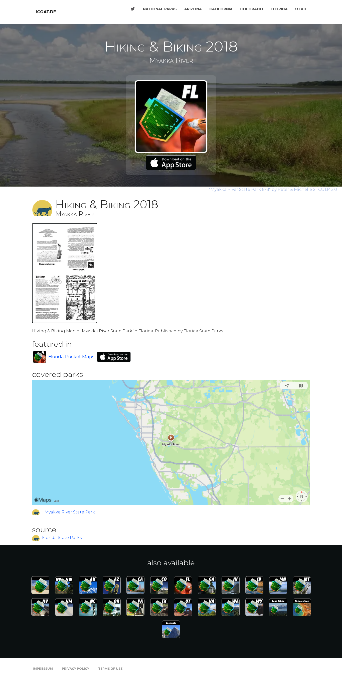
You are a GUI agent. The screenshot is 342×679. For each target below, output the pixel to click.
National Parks (160, 9)
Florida (279, 9)
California (221, 9)
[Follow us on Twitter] (132, 9)
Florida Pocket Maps (71, 356)
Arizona (193, 9)
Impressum (43, 668)
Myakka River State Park (70, 512)
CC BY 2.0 (327, 189)
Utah (300, 9)
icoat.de (46, 12)
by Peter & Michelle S (262, 189)
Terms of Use (110, 668)
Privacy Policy (75, 668)
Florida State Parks (62, 537)
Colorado (251, 9)
